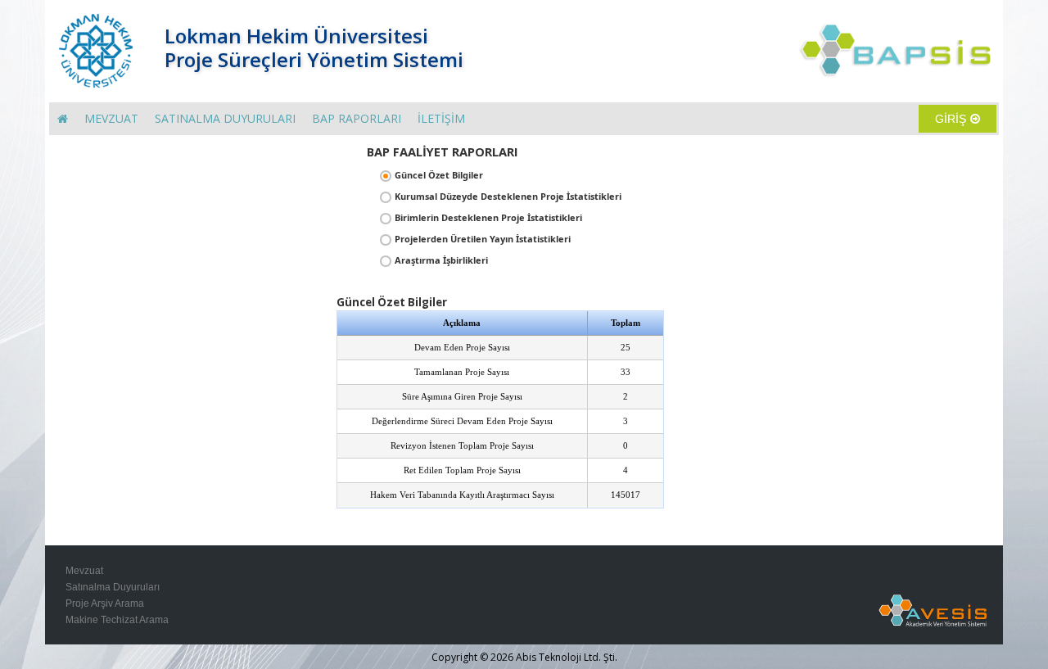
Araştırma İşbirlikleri (441, 260)
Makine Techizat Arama (117, 620)
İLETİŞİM (441, 118)
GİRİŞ (950, 118)
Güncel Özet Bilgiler (439, 175)
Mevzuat (84, 570)
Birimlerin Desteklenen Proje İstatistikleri (488, 217)
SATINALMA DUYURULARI (225, 118)
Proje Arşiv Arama (105, 603)
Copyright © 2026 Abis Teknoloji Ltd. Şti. (524, 657)
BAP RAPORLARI (356, 118)
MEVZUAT (111, 118)
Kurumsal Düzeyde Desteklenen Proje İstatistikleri (508, 196)
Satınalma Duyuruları (113, 587)
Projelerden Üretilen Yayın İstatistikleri (483, 239)
